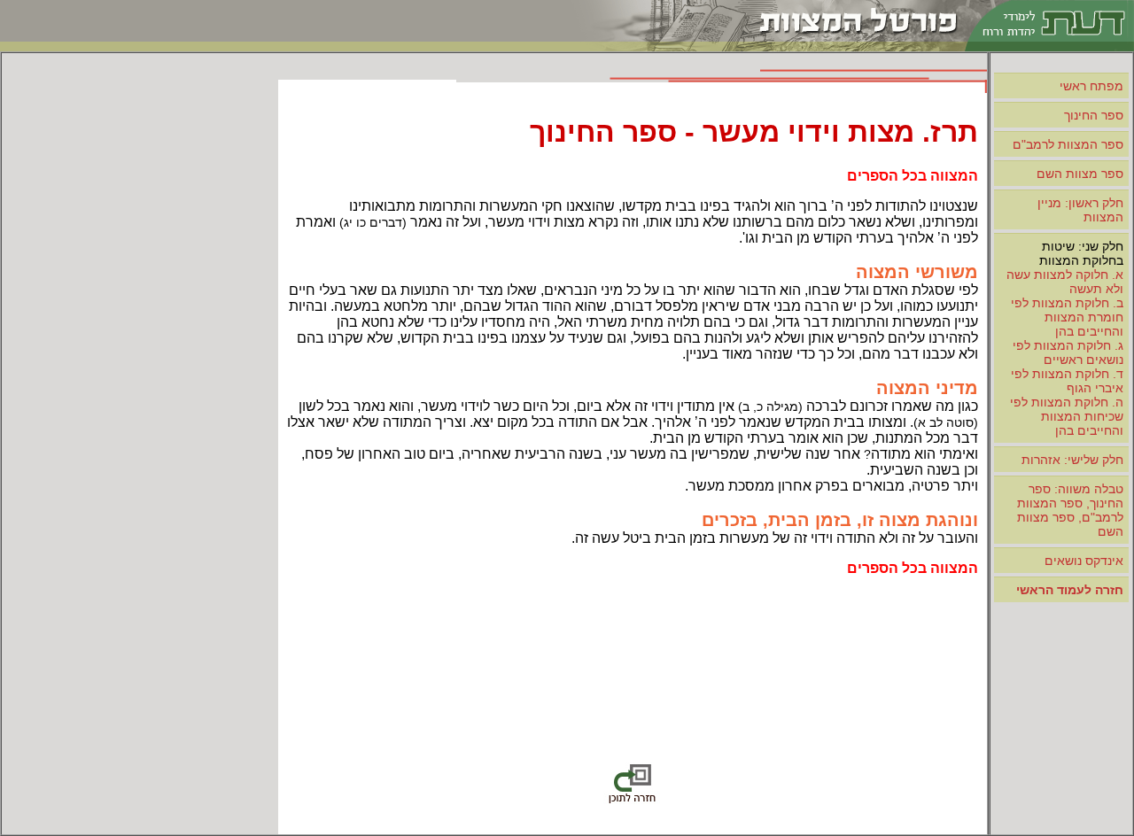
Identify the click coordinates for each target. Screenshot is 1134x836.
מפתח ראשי (1091, 86)
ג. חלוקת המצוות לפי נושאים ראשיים (1068, 352)
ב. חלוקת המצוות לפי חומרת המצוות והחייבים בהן (1067, 317)
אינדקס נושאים (1084, 560)
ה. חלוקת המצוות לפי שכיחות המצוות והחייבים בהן (1066, 416)
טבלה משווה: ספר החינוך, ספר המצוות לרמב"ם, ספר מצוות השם (1070, 510)
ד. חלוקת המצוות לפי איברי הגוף (1067, 381)
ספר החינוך (1093, 115)
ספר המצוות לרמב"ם (1068, 144)
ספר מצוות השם (1080, 173)
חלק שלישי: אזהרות (1072, 460)
